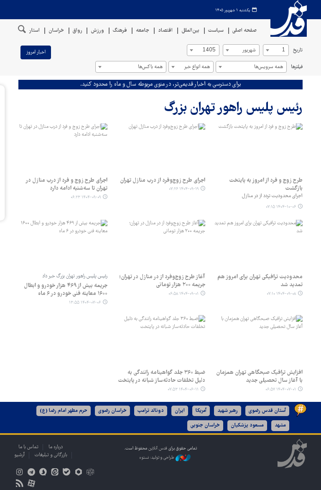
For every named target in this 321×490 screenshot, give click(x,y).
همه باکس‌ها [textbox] (150, 67)
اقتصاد (165, 31)
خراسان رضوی (112, 410)
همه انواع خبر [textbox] (197, 67)
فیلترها (297, 67)
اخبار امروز (36, 52)
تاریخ (298, 50)
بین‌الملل (190, 31)
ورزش (97, 31)
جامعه (142, 31)
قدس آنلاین (286, 18)
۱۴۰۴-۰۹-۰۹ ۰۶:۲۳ (86, 197)
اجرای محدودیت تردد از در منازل (272, 196)
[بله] (66, 473)
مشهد (280, 425)
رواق (77, 31)
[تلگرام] (31, 473)
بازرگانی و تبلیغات (51, 455)
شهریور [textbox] (249, 50)
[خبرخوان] (19, 484)
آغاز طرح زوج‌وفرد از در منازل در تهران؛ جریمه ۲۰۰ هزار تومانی (162, 281)
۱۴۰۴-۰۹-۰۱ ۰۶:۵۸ (183, 294)
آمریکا (201, 410)
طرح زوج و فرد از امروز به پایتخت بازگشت (266, 184)
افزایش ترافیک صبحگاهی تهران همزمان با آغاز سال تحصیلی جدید (259, 376)
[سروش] (43, 473)
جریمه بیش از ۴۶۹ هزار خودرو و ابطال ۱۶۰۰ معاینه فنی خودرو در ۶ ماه (65, 290)
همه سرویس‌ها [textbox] (268, 67)
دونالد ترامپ (151, 410)
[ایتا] (55, 473)
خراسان (56, 31)
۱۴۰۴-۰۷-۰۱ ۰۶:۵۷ (280, 389)
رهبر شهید (227, 410)
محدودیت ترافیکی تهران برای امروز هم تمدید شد (260, 281)
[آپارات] (31, 484)
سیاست (216, 31)
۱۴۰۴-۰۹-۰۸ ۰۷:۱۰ (281, 294)
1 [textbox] (283, 50)
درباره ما (55, 447)
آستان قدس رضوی (267, 410)
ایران (180, 410)
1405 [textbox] (209, 50)
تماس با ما (28, 447)
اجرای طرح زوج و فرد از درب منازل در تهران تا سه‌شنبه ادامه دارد (66, 184)
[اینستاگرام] (19, 473)
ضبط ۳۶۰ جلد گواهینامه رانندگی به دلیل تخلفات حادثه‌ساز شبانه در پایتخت (161, 376)
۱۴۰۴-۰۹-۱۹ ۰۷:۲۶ (184, 189)
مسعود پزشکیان (247, 425)
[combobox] (276, 50)
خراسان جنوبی (205, 425)
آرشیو (19, 455)
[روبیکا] (90, 473)
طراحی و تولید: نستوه (157, 457)
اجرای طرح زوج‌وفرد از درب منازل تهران (162, 180)
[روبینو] (78, 473)
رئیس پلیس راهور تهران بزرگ (233, 108)
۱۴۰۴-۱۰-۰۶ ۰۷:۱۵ (281, 207)
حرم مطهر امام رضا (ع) (63, 410)
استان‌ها (31, 31)
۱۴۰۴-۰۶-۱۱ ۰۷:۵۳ (183, 389)
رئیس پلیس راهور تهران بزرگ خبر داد (74, 276)
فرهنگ (120, 31)
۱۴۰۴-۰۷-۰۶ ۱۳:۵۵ (85, 303)
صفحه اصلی (244, 31)
